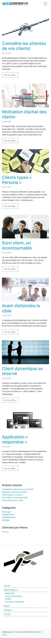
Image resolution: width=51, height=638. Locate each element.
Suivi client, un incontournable (14, 497)
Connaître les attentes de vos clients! (17, 489)
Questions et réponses (14, 601)
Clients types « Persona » (13, 495)
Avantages (6, 512)
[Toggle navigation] (45, 3)
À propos (8, 610)
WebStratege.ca (11, 590)
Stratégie (6, 520)
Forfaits (8, 599)
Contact (7, 614)
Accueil (7, 585)
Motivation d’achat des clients (14, 492)
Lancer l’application (13, 596)
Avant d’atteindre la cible (12, 500)
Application (10, 593)
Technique (5, 532)
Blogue (7, 606)
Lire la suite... (10, 75)
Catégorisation (8, 514)
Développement (9, 517)
